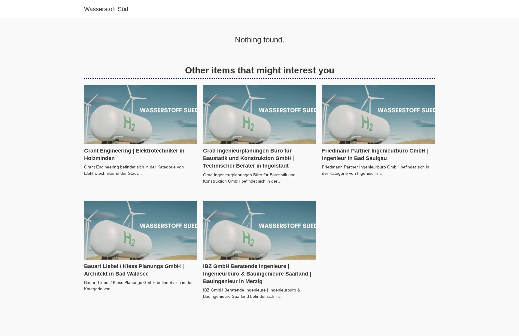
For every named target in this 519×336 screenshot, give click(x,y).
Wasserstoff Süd (106, 9)
